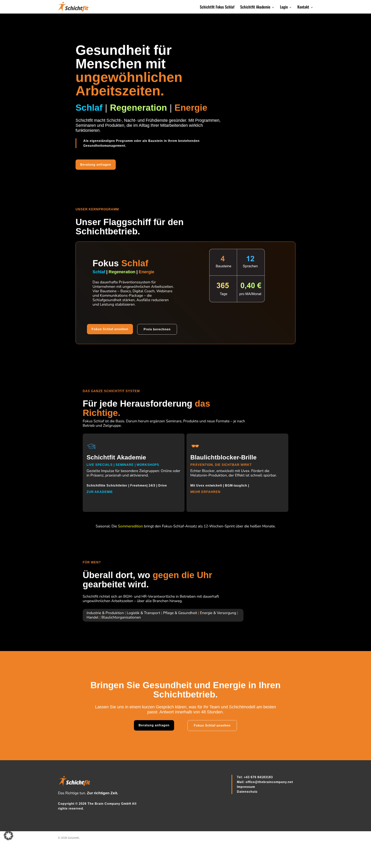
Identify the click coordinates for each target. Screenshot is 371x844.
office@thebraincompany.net (269, 782)
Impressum (246, 786)
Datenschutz (247, 791)
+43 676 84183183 (258, 777)
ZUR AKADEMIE (100, 492)
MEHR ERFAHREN (205, 492)
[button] (95, 164)
